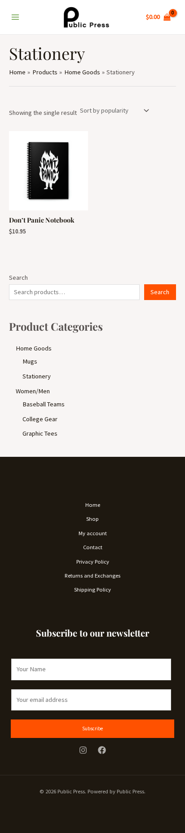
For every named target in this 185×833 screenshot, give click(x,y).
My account (93, 533)
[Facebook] (102, 750)
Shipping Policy (92, 589)
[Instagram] (83, 750)
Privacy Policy (92, 561)
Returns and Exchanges (92, 575)
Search (18, 277)
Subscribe (92, 728)
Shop (92, 518)
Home (92, 504)
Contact (92, 547)
